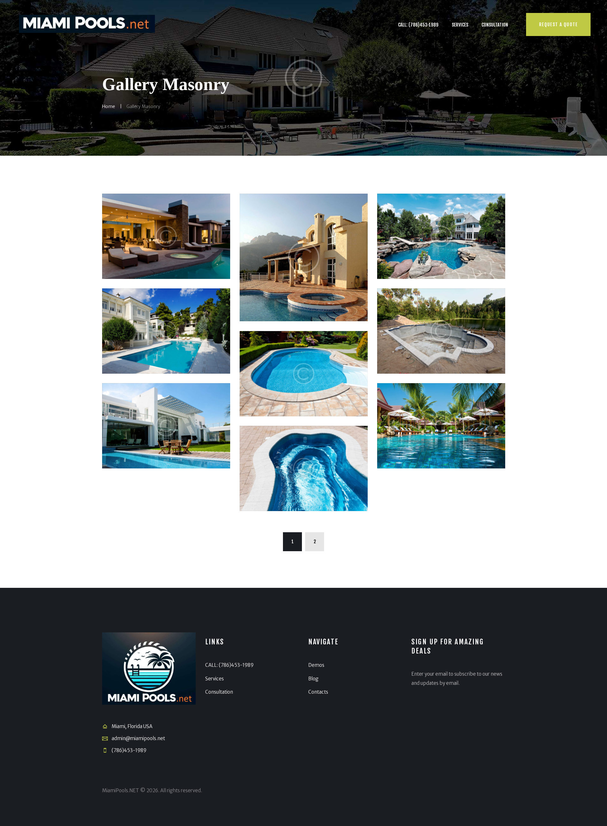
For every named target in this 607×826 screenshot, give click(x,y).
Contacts (318, 692)
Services (214, 679)
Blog (313, 679)
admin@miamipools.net (138, 738)
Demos (316, 665)
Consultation (219, 692)
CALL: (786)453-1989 (229, 665)
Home (108, 106)
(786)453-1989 (129, 750)
